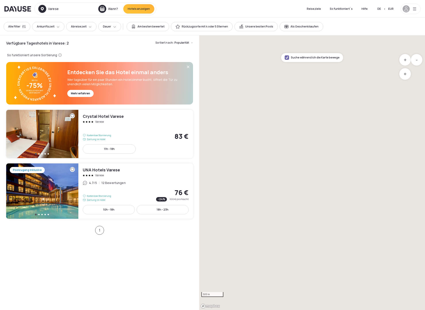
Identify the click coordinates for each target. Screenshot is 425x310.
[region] (312, 172)
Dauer (107, 26)
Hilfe (364, 9)
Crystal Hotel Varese (99, 134)
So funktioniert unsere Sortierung (32, 55)
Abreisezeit (79, 26)
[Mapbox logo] (210, 306)
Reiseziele (314, 9)
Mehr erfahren (80, 93)
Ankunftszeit (45, 26)
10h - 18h (108, 209)
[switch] (148, 26)
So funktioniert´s (341, 9)
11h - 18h (109, 149)
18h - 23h (162, 209)
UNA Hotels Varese (99, 191)
